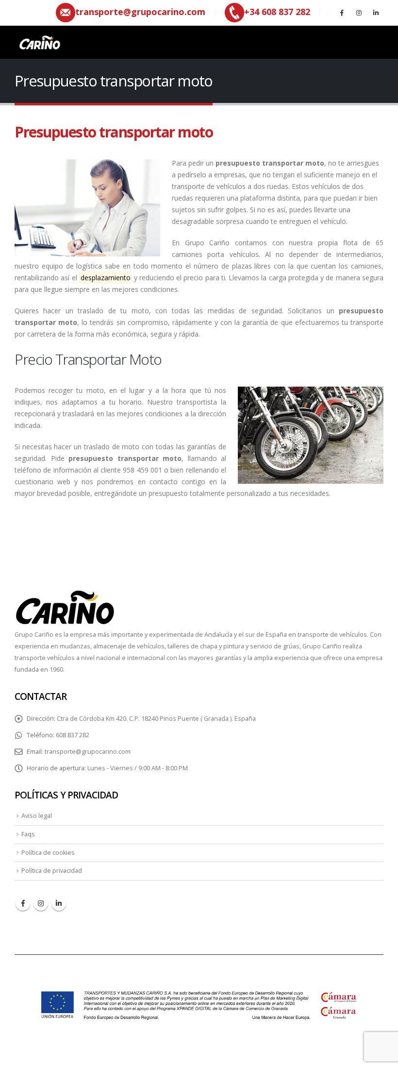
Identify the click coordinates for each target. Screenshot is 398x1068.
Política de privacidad (51, 870)
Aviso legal (36, 816)
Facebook (23, 903)
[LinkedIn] (375, 12)
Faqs (28, 834)
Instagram (40, 903)
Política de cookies (48, 852)
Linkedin (58, 903)
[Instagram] (358, 12)
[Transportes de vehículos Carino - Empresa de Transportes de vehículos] (39, 42)
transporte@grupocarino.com (88, 751)
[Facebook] (341, 12)
